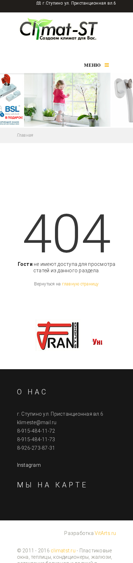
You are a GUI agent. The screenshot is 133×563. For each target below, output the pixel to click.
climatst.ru (63, 550)
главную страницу (80, 284)
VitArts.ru (105, 533)
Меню (92, 65)
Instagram (29, 465)
